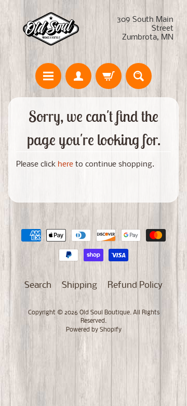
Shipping (79, 285)
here (65, 165)
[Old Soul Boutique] (51, 29)
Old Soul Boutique (104, 313)
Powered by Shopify (94, 330)
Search (37, 285)
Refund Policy (135, 285)
